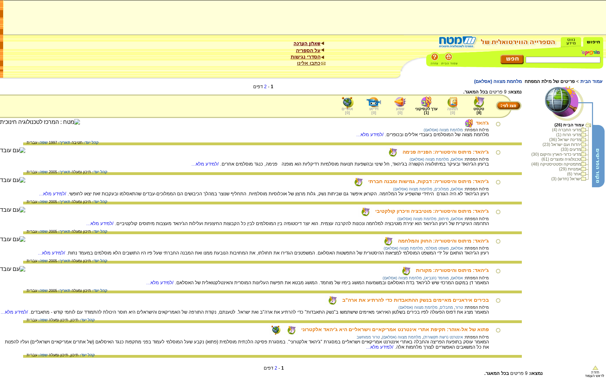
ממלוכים (442, 189)
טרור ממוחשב (368, 337)
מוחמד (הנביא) (436, 278)
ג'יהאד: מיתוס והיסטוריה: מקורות (452, 270)
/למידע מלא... (370, 134)
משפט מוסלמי (437, 248)
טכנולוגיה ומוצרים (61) (561, 159)
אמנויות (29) (570, 169)
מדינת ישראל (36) (565, 139)
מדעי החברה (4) (566, 129)
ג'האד (482, 123)
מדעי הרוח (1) (568, 134)
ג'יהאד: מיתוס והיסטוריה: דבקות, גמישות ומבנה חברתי (428, 181)
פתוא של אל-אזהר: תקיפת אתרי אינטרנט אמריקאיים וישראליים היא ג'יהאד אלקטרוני (395, 329)
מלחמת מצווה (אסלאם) (443, 130)
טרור (459, 307)
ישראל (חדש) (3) (566, 178)
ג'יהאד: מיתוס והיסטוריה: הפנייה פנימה (446, 152)
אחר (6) (574, 174)
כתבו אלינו (309, 63)
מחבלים (446, 307)
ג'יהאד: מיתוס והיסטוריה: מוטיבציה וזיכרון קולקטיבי (432, 211)
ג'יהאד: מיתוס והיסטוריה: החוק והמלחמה (443, 241)
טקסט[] (478, 111)
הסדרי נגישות (306, 57)
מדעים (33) (571, 149)
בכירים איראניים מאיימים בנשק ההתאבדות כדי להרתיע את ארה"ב (415, 300)
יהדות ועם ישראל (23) (562, 144)
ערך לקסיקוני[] (426, 111)
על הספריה (308, 50)
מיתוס (444, 219)
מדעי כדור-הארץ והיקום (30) (556, 154)
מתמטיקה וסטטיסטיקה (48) (556, 164)
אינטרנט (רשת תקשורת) (443, 337)
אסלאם (457, 159)
